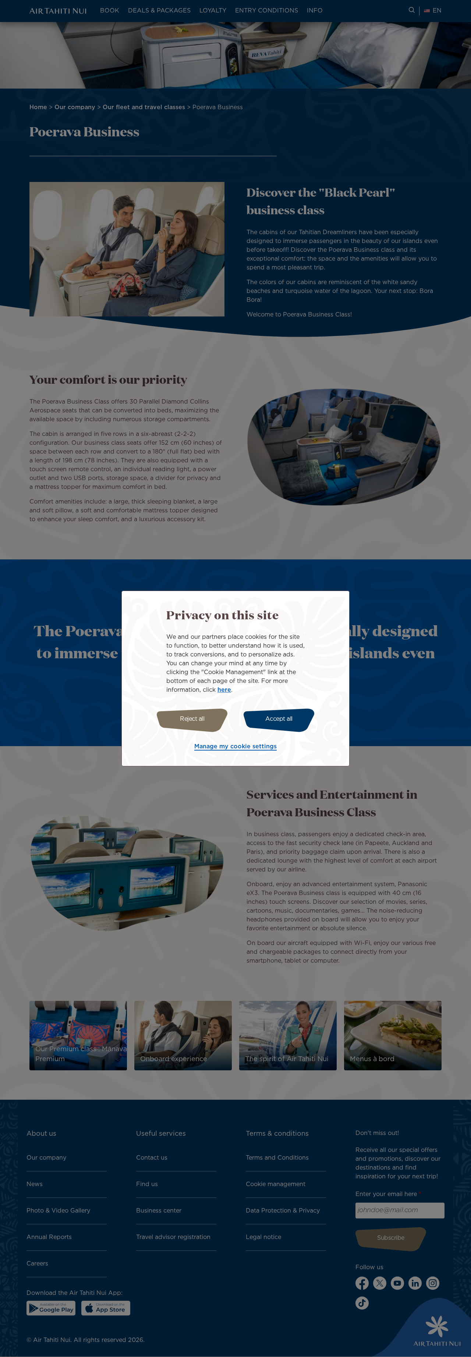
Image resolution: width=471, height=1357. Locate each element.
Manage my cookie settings (235, 746)
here (224, 690)
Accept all (279, 719)
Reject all (192, 719)
